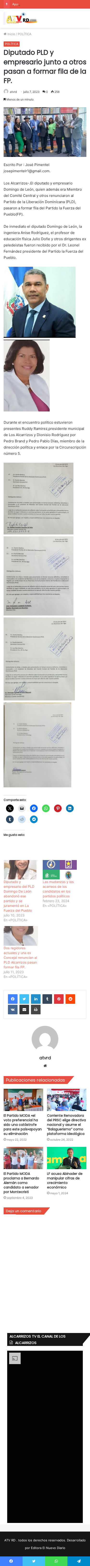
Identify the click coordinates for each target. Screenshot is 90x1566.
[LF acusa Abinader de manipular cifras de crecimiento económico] (67, 1158)
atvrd (13, 92)
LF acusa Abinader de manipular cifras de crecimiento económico (65, 1180)
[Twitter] (24, 999)
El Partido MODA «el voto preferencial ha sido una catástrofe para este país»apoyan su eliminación (23, 1124)
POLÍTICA (24, 34)
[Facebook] (13, 999)
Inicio (10, 34)
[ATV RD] (23, 18)
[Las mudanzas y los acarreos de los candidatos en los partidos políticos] (60, 869)
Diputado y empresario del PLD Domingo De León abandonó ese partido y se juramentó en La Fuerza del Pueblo (19, 896)
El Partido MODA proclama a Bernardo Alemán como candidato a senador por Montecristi (21, 1182)
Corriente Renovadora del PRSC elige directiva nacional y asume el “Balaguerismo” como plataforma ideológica (66, 1124)
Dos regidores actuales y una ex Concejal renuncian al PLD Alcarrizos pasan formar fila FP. (20, 957)
